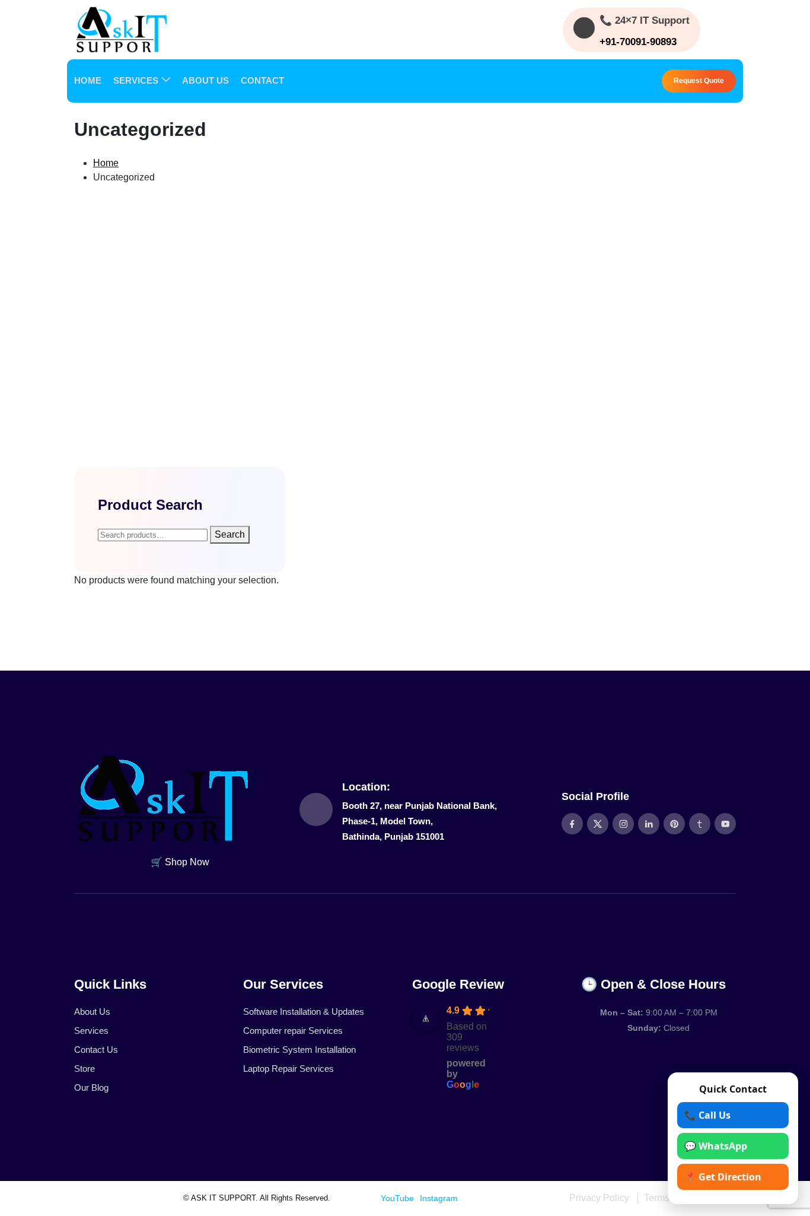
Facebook (356, 1198)
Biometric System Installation (299, 1049)
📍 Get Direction (722, 1176)
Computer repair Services (293, 1030)
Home (106, 163)
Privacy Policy (599, 1198)
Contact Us (96, 1049)
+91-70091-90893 (638, 41)
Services (91, 1030)
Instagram (439, 1198)
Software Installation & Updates (303, 1012)
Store (84, 1068)
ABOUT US (205, 80)
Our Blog (91, 1087)
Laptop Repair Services (288, 1068)
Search (230, 534)
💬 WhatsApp (715, 1145)
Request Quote (699, 81)
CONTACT (262, 80)
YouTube (397, 1198)
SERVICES (135, 80)
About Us (92, 1012)
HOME (87, 80)
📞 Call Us (707, 1115)
